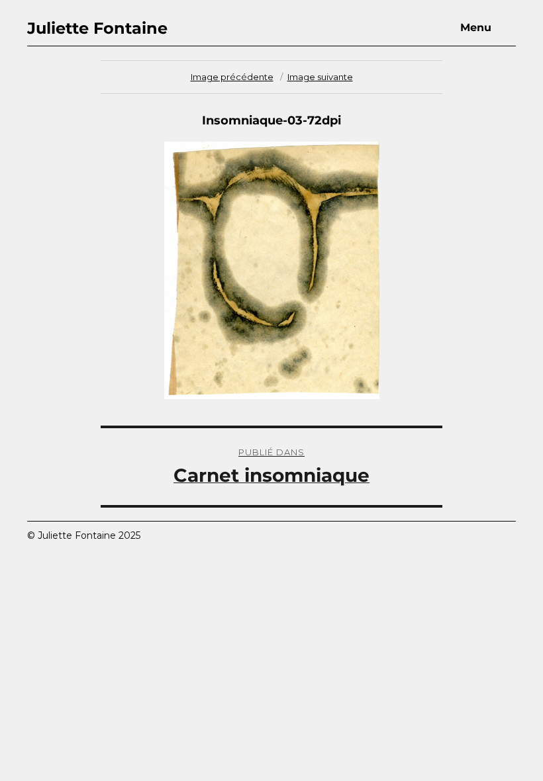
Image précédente (232, 76)
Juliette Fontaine (97, 28)
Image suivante (320, 76)
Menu (475, 27)
